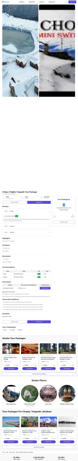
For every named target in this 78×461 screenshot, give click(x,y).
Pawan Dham (48, 404)
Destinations (32, 1)
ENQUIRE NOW (45, 288)
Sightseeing (51, 1)
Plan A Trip (72, 1)
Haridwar (14, 194)
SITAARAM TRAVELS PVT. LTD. (64, 207)
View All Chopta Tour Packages (39, 373)
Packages (21, 1)
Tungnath (10, 194)
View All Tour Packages (39, 447)
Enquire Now (11, 368)
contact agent (14, 202)
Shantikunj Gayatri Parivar (67, 404)
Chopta (5, 194)
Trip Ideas (41, 1)
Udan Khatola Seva (11, 404)
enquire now (39, 202)
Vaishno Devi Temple (29, 404)
